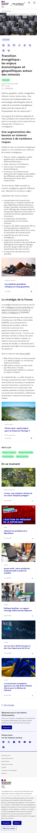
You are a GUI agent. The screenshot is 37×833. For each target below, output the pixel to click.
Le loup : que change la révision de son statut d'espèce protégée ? (18, 494)
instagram (14, 742)
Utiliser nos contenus (7, 764)
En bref (6, 40)
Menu (34, 2)
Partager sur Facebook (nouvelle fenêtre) (25, 45)
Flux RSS (4, 767)
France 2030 (25, 353)
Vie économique (8, 457)
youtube (25, 742)
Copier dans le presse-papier (19, 45)
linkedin (19, 742)
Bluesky (30, 742)
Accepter (6, 823)
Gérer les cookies (9, 828)
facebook (3, 742)
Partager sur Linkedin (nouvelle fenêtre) (3, 50)
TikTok (3, 747)
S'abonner (6, 727)
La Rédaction (9, 88)
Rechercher (29, 2)
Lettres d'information (7, 758)
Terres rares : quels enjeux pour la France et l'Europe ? (17, 429)
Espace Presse (5, 761)
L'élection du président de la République (15, 532)
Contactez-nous (6, 755)
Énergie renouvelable (26, 452)
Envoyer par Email (14, 45)
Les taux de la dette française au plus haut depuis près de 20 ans (17, 647)
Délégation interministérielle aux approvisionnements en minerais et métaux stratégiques (17, 310)
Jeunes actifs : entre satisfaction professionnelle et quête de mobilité (17, 570)
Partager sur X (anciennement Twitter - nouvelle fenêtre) (30, 45)
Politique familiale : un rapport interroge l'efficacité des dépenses (18, 609)
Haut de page (9, 705)
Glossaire (4, 773)
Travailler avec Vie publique (9, 770)
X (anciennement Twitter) (9, 742)
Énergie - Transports (9, 452)
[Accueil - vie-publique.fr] (18, 4)
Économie (6, 80)
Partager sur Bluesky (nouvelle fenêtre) (9, 50)
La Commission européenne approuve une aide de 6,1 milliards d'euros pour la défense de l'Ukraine (18, 687)
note (7, 116)
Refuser (17, 823)
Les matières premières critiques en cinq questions (17, 285)
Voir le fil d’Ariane (6, 11)
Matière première (22, 457)
